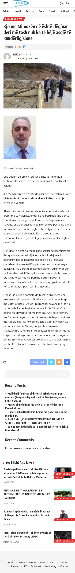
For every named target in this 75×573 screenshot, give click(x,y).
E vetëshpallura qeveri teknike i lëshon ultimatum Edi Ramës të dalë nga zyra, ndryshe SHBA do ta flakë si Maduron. (25, 473)
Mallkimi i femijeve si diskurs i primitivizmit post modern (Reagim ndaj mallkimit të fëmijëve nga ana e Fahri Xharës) (35, 397)
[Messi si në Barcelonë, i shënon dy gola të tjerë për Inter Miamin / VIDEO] (63, 536)
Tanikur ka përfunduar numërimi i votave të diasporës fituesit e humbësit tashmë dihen (26, 515)
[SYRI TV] (19, 3)
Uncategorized (14, 19)
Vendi (59, 477)
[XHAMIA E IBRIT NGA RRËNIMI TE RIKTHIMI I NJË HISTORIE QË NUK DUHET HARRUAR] (63, 494)
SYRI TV (16, 54)
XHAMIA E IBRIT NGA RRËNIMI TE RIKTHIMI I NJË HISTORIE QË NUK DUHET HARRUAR (27, 494)
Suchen (63, 374)
